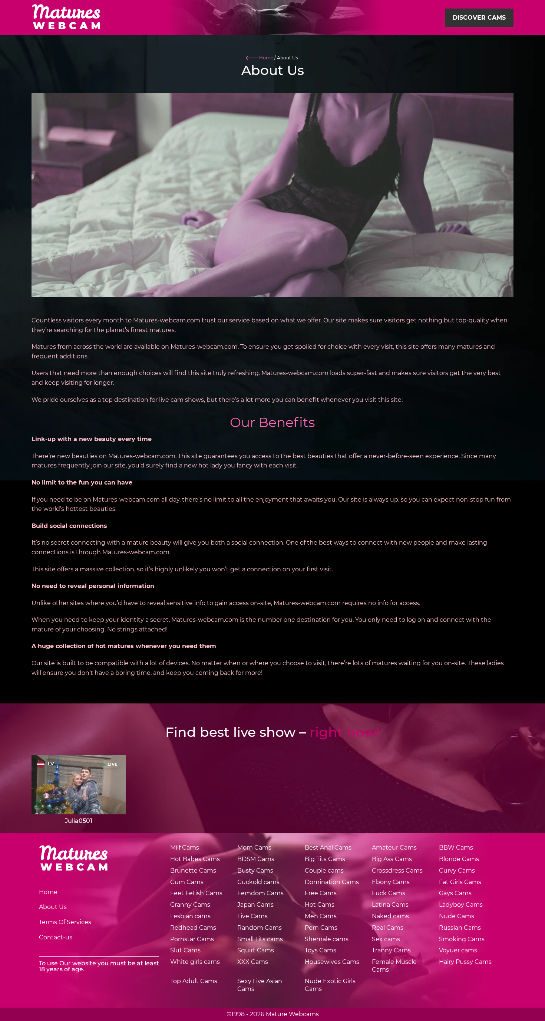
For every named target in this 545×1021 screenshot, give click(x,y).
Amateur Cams (394, 847)
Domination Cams (332, 882)
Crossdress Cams (397, 870)
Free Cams (321, 893)
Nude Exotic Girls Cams (330, 985)
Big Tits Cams (325, 859)
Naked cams (390, 916)
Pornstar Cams (192, 939)
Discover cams (479, 17)
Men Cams (321, 916)
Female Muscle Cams (394, 965)
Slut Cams (185, 950)
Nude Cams (456, 916)
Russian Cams (460, 927)
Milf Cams (184, 847)
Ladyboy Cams (461, 904)
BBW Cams (456, 847)
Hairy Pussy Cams (465, 961)
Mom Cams (254, 847)
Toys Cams (320, 950)
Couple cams (324, 870)
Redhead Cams (193, 927)
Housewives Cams (332, 961)
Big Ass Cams (392, 859)
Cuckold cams (258, 882)
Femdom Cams (260, 893)
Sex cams (386, 939)
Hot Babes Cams (195, 859)
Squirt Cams (255, 950)
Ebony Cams (391, 882)
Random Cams (259, 927)
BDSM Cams (255, 859)
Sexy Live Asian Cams (259, 985)
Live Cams (252, 916)
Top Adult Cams (193, 981)
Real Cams (387, 927)
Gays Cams (455, 893)
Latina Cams (390, 904)
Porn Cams (321, 927)
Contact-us (55, 937)
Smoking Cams (462, 939)
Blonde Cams (459, 859)
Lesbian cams (190, 916)
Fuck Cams (388, 893)
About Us (53, 906)
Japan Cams (255, 904)
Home (48, 892)
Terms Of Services (65, 922)
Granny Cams (190, 904)
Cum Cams (187, 882)
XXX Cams (252, 961)
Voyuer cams (458, 950)
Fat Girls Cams (460, 882)
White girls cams (195, 961)
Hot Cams (319, 904)
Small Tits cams (260, 939)
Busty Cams (255, 870)
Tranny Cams (391, 950)
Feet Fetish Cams (196, 893)
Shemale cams (327, 939)
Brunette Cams (193, 870)
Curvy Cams (457, 870)
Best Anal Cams (328, 847)
